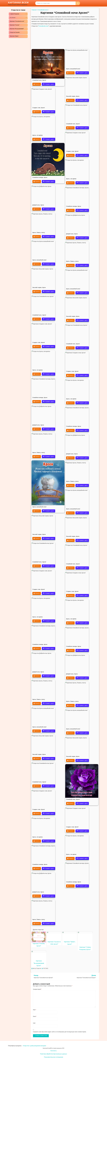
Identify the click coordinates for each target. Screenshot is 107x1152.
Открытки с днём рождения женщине (34, 1045)
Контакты (53, 1050)
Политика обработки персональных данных (53, 1054)
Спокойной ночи (43, 26)
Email (34, 1016)
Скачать (37, 84)
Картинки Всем (18, 2)
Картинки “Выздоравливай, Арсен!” (38, 963)
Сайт (34, 1023)
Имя (34, 1009)
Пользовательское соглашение (53, 1057)
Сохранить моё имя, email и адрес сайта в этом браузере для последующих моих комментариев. (59, 1031)
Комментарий (37, 989)
